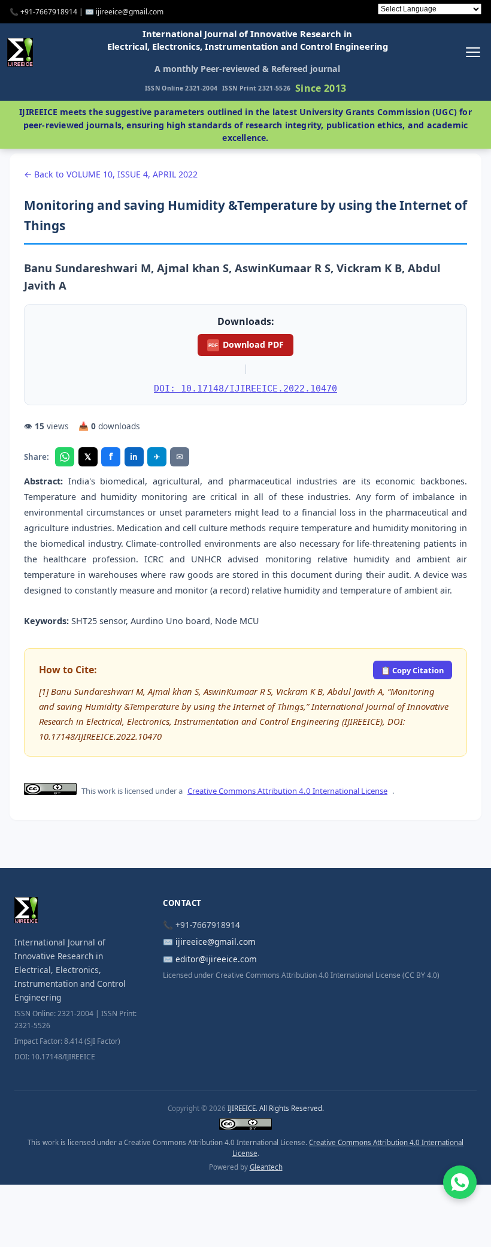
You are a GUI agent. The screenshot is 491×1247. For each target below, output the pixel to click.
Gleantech (266, 1166)
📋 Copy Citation (412, 670)
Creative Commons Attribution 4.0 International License (287, 790)
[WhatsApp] (64, 456)
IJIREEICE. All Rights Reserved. (276, 1108)
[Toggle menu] (473, 52)
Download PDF (246, 344)
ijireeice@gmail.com (215, 941)
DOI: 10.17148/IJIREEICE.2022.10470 (245, 388)
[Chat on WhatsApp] (460, 1182)
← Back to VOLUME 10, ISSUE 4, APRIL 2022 (111, 174)
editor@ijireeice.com (216, 959)
